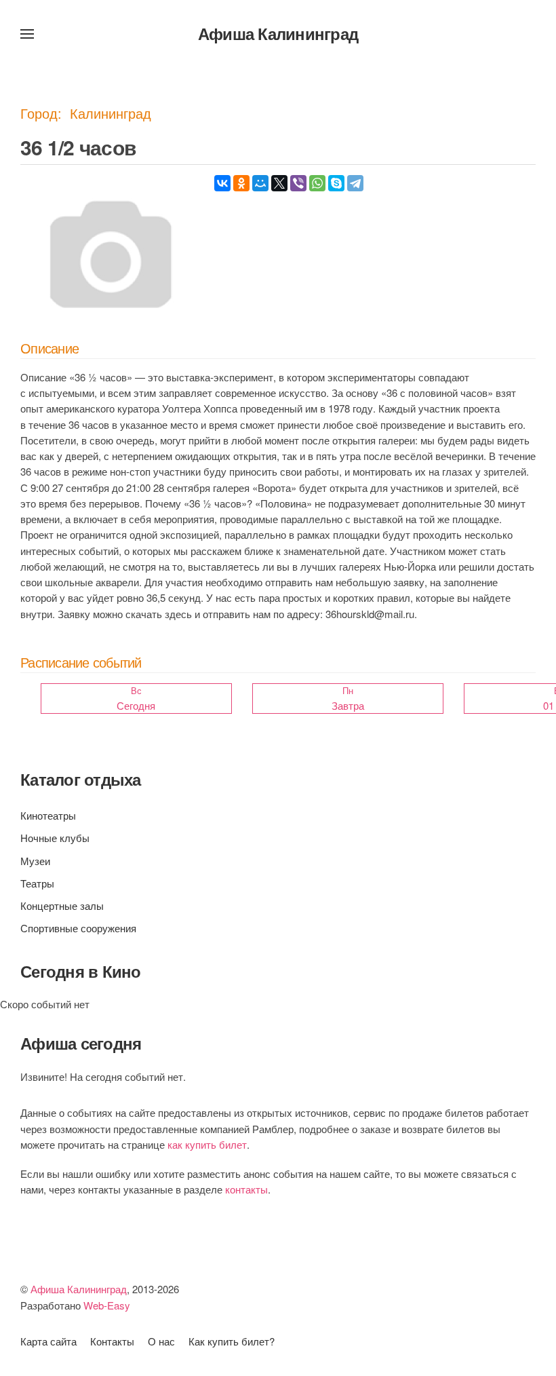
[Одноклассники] (241, 183)
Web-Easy (106, 1305)
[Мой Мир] (260, 183)
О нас (161, 1341)
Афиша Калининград (278, 33)
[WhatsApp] (317, 183)
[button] (27, 34)
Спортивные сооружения (78, 928)
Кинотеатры (48, 815)
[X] (279, 183)
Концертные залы (62, 905)
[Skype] (336, 183)
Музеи (35, 861)
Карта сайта (48, 1341)
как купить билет (207, 1144)
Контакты (112, 1341)
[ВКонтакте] (222, 183)
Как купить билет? (231, 1341)
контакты (246, 1189)
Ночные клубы (55, 837)
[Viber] (298, 183)
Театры (37, 883)
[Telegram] (355, 183)
